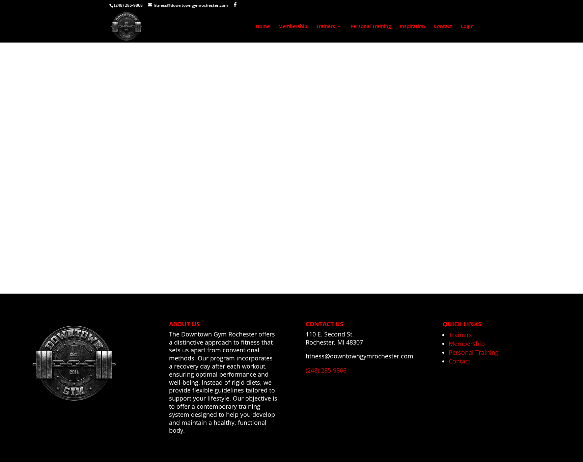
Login (467, 26)
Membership (292, 26)
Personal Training (371, 26)
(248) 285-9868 (128, 5)
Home (263, 26)
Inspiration (412, 26)
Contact (443, 26)
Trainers (325, 26)
